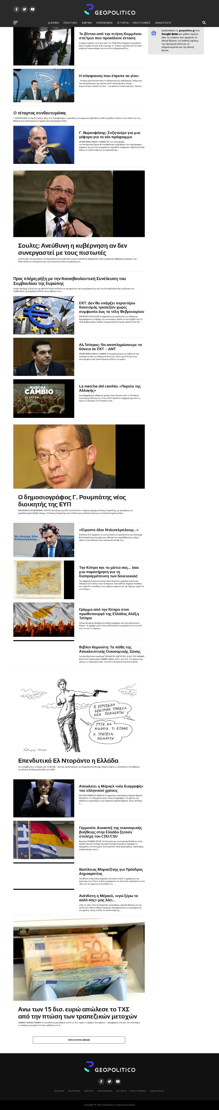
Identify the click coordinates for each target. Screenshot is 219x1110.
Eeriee (131, 1105)
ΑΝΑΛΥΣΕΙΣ (163, 22)
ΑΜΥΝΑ (87, 22)
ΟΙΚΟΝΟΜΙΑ (105, 22)
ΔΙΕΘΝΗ (53, 22)
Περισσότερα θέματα (79, 1040)
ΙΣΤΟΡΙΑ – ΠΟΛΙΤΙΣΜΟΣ (134, 22)
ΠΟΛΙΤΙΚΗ (70, 22)
